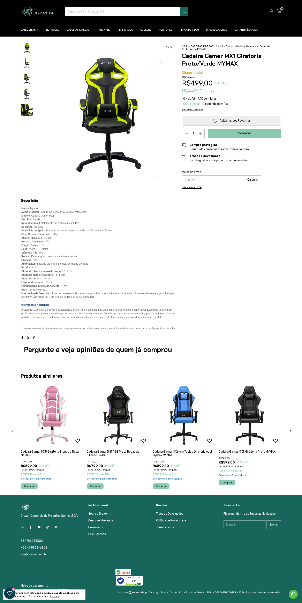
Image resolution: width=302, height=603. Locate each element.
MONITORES (165, 29)
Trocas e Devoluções (169, 513)
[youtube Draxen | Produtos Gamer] (39, 527)
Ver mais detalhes (192, 109)
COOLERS (145, 29)
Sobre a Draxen (98, 513)
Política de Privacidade (171, 520)
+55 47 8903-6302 (34, 547)
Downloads (95, 527)
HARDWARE (103, 29)
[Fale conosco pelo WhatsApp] (293, 594)
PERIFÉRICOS (125, 29)
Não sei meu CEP (192, 187)
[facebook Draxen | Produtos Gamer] (30, 527)
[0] (279, 11)
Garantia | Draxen (246, 29)
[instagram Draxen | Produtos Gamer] (22, 527)
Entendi (54, 596)
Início (185, 46)
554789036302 (32, 541)
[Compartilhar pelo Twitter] (29, 338)
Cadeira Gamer (225, 46)
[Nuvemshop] (131, 593)
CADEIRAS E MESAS (78, 29)
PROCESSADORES (216, 29)
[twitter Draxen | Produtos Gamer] (55, 527)
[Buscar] (184, 11)
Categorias (28, 29)
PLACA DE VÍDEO (189, 29)
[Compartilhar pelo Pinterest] (34, 338)
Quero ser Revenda (100, 520)
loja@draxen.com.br (34, 554)
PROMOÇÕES (52, 29)
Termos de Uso (165, 527)
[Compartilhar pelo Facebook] (23, 338)
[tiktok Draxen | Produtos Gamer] (47, 527)
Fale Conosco (97, 534)
